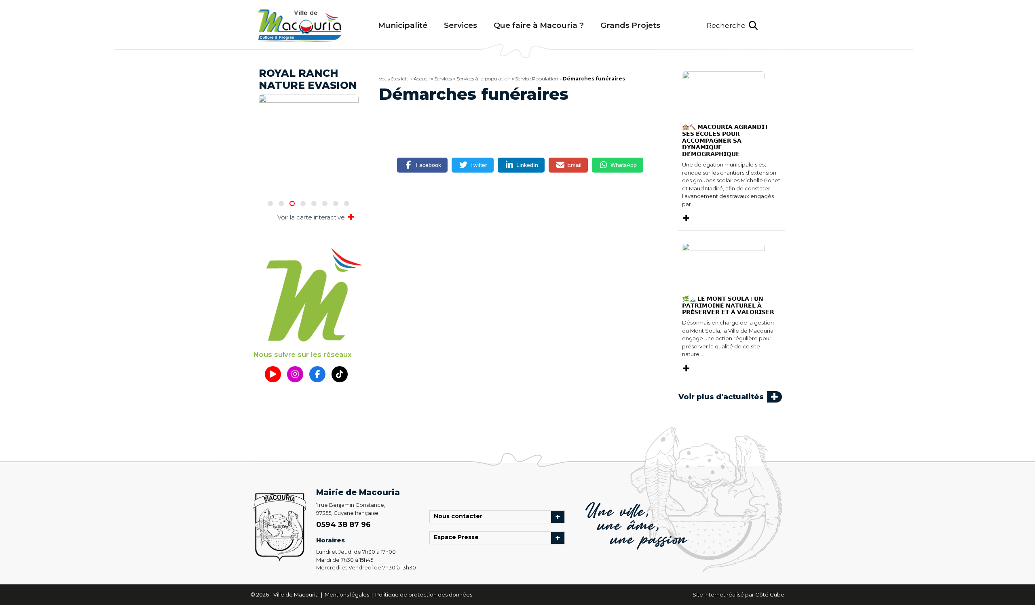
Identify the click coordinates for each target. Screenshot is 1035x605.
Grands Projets (630, 25)
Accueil (422, 79)
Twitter (478, 165)
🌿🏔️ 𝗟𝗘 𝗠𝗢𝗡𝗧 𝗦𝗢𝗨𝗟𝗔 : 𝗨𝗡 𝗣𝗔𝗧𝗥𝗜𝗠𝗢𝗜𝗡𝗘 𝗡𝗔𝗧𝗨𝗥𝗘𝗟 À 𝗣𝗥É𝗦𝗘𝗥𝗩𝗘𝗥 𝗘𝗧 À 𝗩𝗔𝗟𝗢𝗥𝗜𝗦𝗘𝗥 (728, 305)
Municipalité (402, 25)
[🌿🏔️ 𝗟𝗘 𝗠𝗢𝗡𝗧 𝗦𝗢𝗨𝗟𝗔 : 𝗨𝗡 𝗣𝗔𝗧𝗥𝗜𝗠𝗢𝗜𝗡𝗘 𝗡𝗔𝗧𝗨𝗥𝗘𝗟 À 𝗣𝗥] (723, 265)
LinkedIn (527, 165)
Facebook (428, 165)
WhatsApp (623, 165)
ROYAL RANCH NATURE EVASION (308, 79)
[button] (732, 26)
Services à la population (483, 79)
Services (460, 25)
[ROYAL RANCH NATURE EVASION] (309, 108)
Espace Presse (458, 538)
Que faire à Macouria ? (539, 25)
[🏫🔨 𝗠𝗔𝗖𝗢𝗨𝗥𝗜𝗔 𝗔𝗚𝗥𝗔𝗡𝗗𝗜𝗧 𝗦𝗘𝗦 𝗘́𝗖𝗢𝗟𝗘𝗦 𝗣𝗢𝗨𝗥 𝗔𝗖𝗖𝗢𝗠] (723, 94)
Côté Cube (769, 594)
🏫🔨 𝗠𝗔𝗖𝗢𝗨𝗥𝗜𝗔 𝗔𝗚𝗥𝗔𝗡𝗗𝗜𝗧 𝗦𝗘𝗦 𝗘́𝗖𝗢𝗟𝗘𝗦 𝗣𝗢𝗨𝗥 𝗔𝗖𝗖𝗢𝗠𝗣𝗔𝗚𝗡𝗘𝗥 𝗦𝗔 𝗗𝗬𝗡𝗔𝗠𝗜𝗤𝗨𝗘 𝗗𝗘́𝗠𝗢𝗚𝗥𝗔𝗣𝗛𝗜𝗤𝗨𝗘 (725, 140)
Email (574, 165)
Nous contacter (460, 517)
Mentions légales (347, 594)
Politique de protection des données (423, 594)
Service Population (536, 79)
